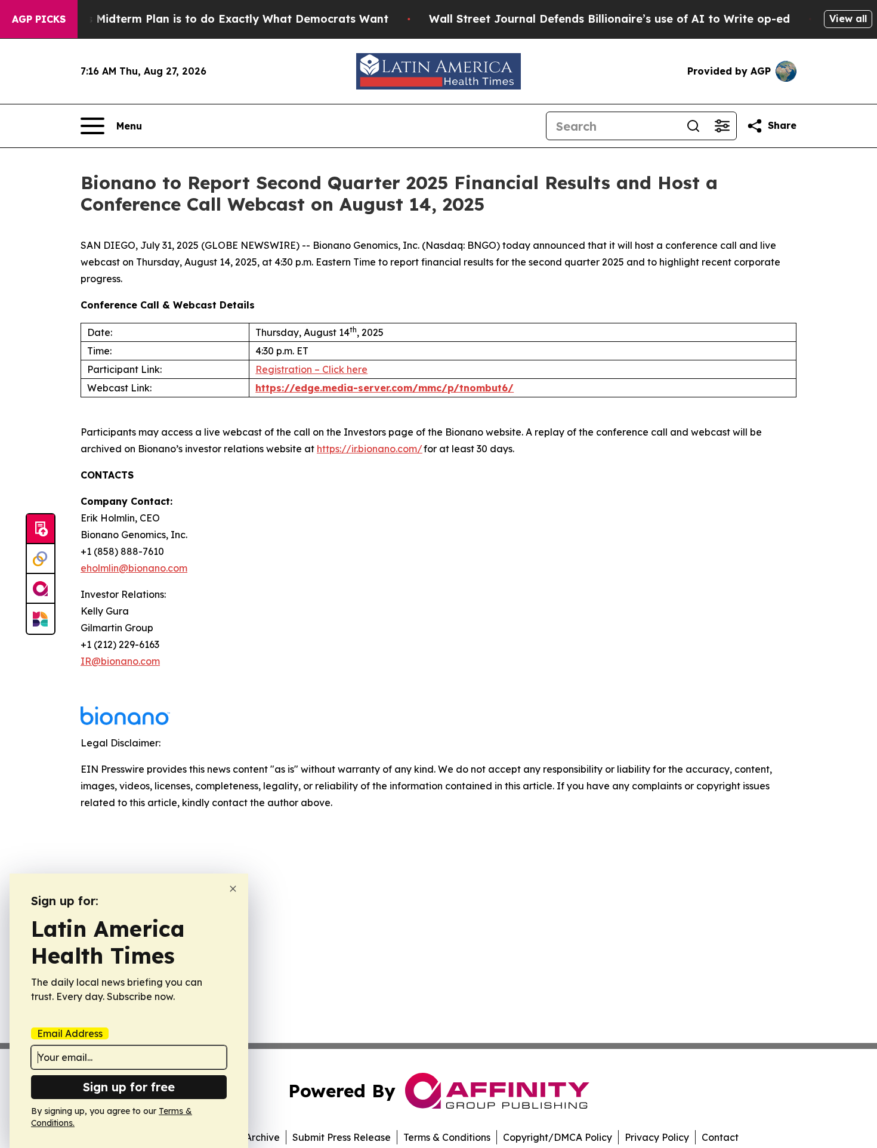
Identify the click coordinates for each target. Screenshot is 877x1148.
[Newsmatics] (40, 619)
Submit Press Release (341, 1137)
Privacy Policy (657, 1137)
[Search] (693, 126)
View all (848, 18)
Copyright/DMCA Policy (557, 1137)
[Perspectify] (40, 559)
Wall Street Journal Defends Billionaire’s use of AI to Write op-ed (609, 19)
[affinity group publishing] (40, 589)
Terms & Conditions (446, 1137)
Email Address (70, 1033)
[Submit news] (40, 529)
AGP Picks (39, 19)
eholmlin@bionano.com (134, 568)
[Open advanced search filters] (722, 126)
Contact (720, 1137)
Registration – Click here (311, 369)
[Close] (233, 888)
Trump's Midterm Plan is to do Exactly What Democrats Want (219, 19)
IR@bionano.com (120, 661)
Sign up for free (129, 1086)
